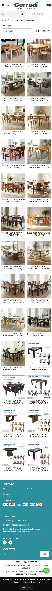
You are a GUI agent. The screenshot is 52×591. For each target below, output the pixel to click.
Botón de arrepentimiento (26, 574)
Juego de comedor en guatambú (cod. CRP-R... (39, 301)
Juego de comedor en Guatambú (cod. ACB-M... (13, 301)
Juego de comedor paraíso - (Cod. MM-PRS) (13, 200)
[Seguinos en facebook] (10, 542)
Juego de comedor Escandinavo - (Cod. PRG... (13, 335)
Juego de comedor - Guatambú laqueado (39, 368)
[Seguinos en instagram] (5, 542)
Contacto (7, 494)
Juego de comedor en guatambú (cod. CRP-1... (13, 368)
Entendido (26, 588)
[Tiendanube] (26, 562)
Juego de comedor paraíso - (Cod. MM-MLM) (13, 167)
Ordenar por (6, 26)
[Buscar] (22, 14)
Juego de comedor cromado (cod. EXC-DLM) (38, 268)
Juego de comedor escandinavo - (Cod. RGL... (13, 133)
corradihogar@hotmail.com (17, 525)
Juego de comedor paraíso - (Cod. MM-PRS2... (38, 335)
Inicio (4, 20)
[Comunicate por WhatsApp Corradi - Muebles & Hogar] (46, 571)
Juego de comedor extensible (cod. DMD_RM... (13, 66)
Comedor (12, 20)
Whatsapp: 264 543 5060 (16, 520)
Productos (30, 488)
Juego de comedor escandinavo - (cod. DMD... (39, 166)
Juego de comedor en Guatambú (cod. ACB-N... (38, 200)
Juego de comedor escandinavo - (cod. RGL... (38, 66)
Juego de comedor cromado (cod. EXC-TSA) (39, 99)
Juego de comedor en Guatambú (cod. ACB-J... (13, 268)
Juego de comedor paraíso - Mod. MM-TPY (13, 234)
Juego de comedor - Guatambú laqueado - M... (13, 402)
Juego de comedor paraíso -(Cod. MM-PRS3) (38, 234)
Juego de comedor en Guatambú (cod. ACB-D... (13, 99)
